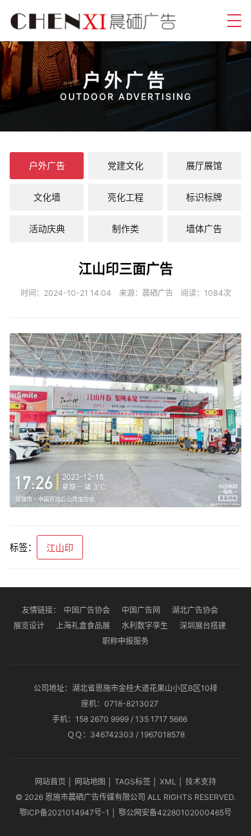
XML (168, 781)
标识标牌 (204, 196)
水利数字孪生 (145, 625)
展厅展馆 (204, 165)
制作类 (125, 228)
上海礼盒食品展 (83, 625)
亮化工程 (125, 196)
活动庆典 (47, 228)
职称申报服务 (125, 641)
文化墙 (46, 196)
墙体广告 (204, 228)
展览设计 (29, 625)
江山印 (59, 547)
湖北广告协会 (195, 610)
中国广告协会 (87, 610)
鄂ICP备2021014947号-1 (64, 812)
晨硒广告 (157, 293)
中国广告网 (141, 610)
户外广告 (47, 165)
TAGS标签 (133, 781)
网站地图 (90, 781)
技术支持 (200, 781)
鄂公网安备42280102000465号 (175, 812)
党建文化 (125, 165)
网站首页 (50, 781)
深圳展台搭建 (203, 625)
